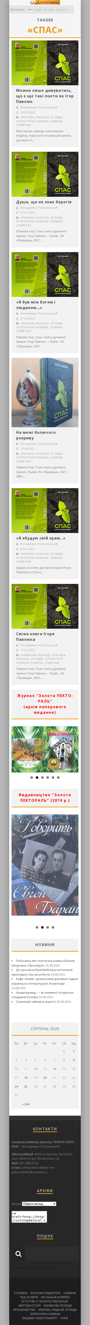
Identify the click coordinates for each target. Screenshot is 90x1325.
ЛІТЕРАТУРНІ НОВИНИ (32, 121)
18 (25, 1078)
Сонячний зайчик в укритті (36, 1002)
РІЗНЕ (64, 1318)
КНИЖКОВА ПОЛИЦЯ (35, 655)
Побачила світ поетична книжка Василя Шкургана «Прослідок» (43, 963)
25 (25, 1086)
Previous (15, 748)
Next (75, 748)
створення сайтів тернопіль (32, 1268)
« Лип (26, 1104)
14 (54, 1069)
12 (35, 1069)
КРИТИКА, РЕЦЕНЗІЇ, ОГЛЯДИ (42, 117)
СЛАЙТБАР (23, 125)
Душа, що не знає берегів (44, 201)
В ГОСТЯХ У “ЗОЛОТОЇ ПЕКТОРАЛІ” (45, 1301)
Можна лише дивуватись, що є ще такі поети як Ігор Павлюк (45, 96)
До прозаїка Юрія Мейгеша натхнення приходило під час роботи (42, 972)
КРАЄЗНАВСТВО (24, 1310)
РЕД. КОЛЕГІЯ (29, 1297)
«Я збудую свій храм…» (41, 538)
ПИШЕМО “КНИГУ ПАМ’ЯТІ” (39, 1318)
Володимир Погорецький (39, 107)
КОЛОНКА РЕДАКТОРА (45, 1293)
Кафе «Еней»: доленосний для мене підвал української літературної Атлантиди (45, 981)
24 (16, 1086)
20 (45, 1078)
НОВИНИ (56, 121)
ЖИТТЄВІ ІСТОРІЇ (29, 1306)
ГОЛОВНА (20, 1293)
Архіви (16, 1204)
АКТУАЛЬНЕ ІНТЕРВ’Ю (55, 1297)
